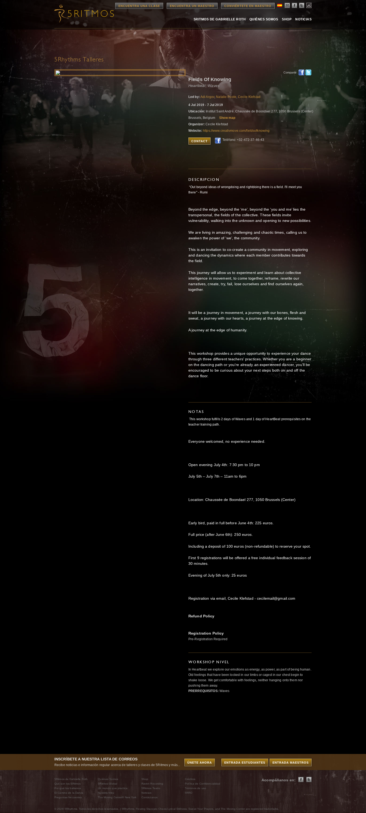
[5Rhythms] (83, 13)
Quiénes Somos (263, 19)
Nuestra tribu (106, 792)
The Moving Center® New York (117, 797)
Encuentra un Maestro (192, 6)
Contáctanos (149, 797)
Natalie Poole (226, 97)
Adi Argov (207, 97)
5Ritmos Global (107, 783)
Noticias (303, 19)
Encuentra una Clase (139, 6)
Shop (287, 19)
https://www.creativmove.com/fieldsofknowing (236, 131)
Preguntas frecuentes (68, 797)
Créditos (190, 779)
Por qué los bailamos (67, 788)
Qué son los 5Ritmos (67, 783)
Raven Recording (152, 783)
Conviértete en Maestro (247, 6)
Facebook (301, 72)
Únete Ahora (199, 762)
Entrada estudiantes (244, 762)
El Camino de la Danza (69, 792)
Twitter (308, 72)
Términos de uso (195, 788)
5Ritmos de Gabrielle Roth (220, 19)
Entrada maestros (290, 762)
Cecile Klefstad (249, 97)
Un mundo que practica (113, 788)
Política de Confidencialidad (202, 783)
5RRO (188, 792)
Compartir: (289, 72)
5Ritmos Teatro (150, 788)
